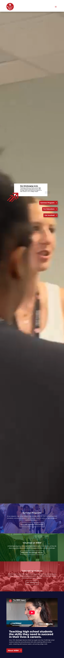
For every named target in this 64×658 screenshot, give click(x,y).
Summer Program (47, 203)
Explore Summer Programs (32, 524)
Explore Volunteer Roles (32, 552)
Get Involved (49, 215)
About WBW (13, 650)
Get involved (32, 582)
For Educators (48, 209)
